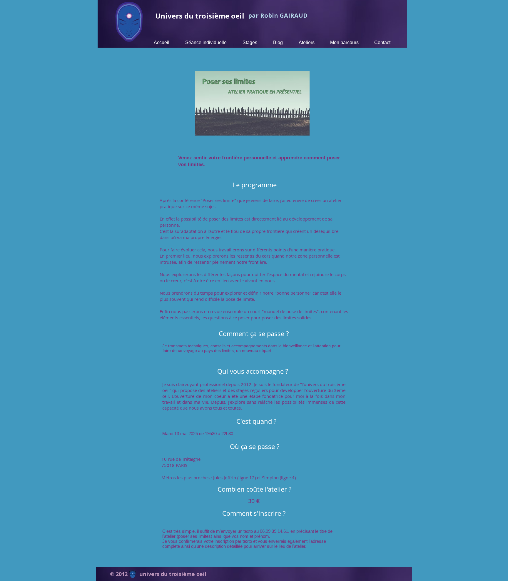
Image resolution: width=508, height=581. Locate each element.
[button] (250, 42)
